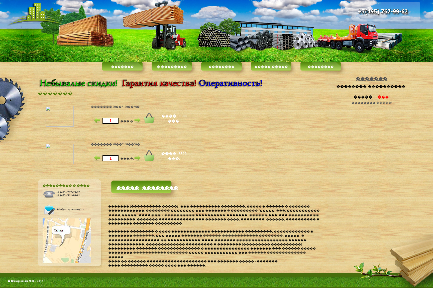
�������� (221, 66)
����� (128, 187)
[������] (149, 122)
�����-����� (271, 66)
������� (122, 66)
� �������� (172, 66)
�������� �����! (371, 103)
